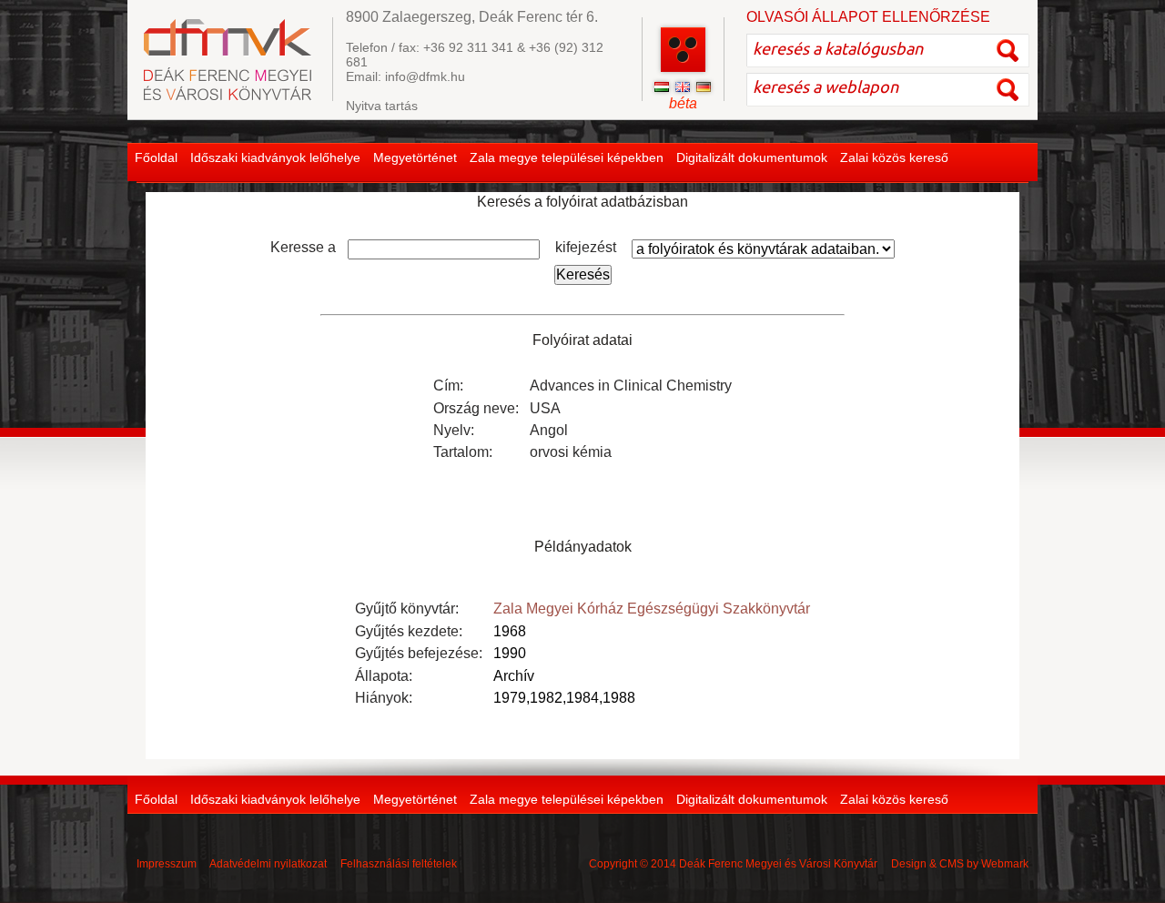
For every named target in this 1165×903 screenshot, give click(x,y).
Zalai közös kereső (894, 157)
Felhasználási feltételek (398, 863)
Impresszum (167, 863)
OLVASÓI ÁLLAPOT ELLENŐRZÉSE (868, 17)
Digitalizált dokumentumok (751, 157)
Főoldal (156, 157)
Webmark (1004, 863)
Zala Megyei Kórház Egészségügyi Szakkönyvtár (651, 608)
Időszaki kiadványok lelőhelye (275, 157)
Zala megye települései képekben (567, 157)
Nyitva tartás (382, 105)
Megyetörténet (415, 157)
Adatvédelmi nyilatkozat (268, 863)
